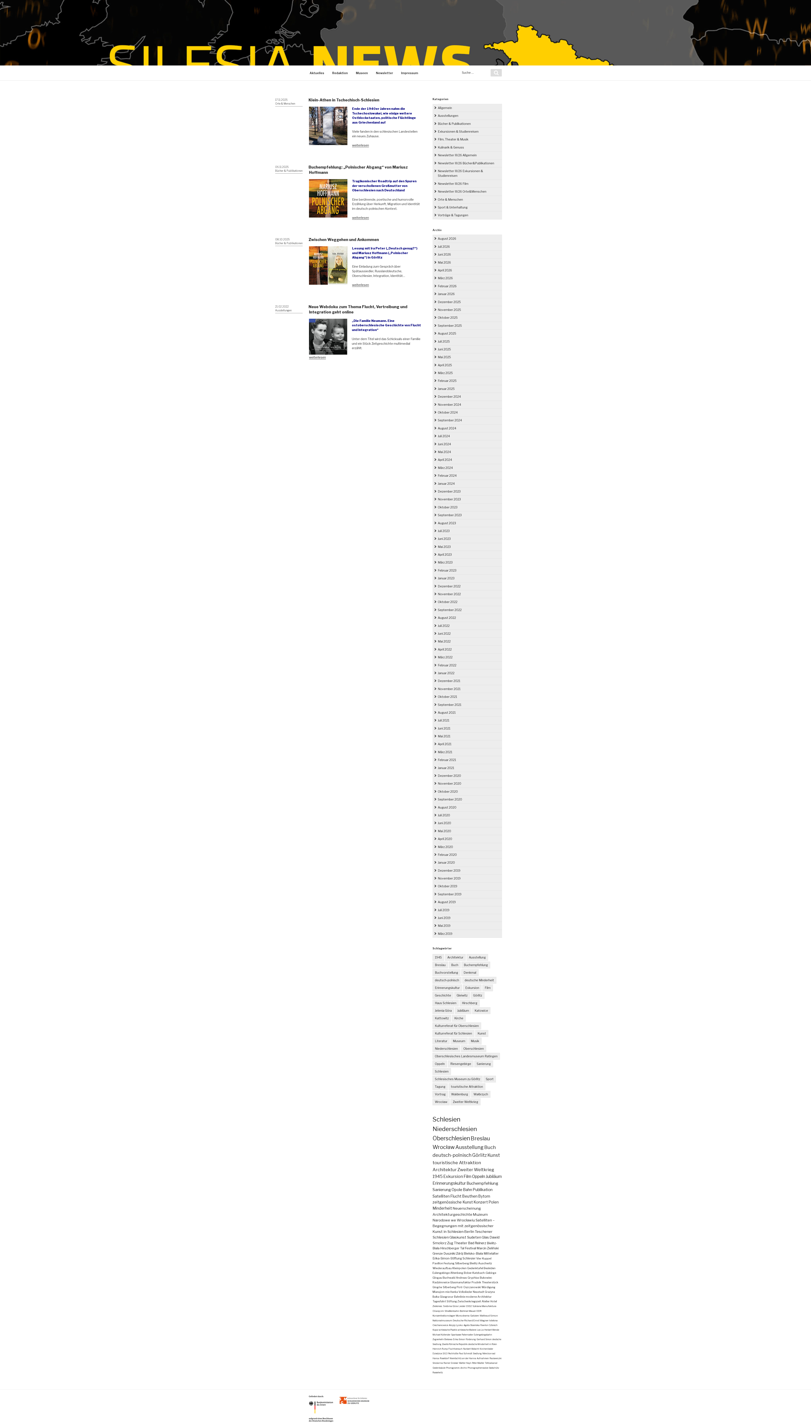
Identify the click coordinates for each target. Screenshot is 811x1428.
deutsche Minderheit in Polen (482, 1344)
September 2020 (450, 799)
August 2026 (447, 238)
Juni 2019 (444, 918)
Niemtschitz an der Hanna (463, 1358)
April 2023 (445, 554)
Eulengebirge (441, 1272)
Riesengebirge (460, 1064)
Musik (475, 1041)
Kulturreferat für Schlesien (453, 1033)
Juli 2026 (444, 246)
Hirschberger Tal (452, 1248)
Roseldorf (444, 1358)
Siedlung (477, 1353)
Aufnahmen (483, 1358)
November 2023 (449, 499)
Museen (362, 73)
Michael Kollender (441, 1334)
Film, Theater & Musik (453, 139)
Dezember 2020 (449, 775)
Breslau (440, 965)
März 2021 (445, 752)
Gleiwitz (462, 995)
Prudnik (476, 1282)
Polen (494, 1202)
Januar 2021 (446, 768)
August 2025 (447, 333)
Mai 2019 (444, 925)
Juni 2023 (444, 538)
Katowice (481, 1010)
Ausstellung (477, 957)
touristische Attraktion (467, 1086)
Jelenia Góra (443, 1010)
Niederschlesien (446, 1048)
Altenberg (456, 1272)
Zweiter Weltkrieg (465, 1102)
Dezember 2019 (449, 870)
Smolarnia (438, 1363)
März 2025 (445, 373)
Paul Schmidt (465, 1353)
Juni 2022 (444, 633)
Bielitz (474, 1263)
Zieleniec (437, 1306)
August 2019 (447, 902)
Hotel (493, 1301)
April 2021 (444, 744)
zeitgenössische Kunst (453, 1202)
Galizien (474, 1315)
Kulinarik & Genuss (451, 147)
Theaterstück (490, 1282)
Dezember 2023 (449, 491)
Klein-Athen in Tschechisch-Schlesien (344, 100)
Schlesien (442, 1071)
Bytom (484, 1196)
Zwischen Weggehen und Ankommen (344, 239)
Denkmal (470, 972)
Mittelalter (491, 1253)
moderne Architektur (479, 1296)
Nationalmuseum (442, 1320)
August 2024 (447, 428)
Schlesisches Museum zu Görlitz (457, 1079)
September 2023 (450, 515)
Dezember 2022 (449, 586)
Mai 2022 (444, 641)
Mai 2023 (444, 547)
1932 (469, 1306)
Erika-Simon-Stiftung (447, 1258)
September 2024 (450, 420)
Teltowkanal (491, 1363)
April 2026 (445, 270)
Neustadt (478, 1291)
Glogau (437, 1277)
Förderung (471, 1339)
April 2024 (445, 459)
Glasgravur (446, 1296)
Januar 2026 (446, 294)
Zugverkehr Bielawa (442, 1339)
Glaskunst (457, 1237)
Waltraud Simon (489, 1315)
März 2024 (445, 468)
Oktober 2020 (448, 791)
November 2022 (449, 594)
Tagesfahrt (439, 1301)
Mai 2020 (444, 831)
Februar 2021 (447, 760)
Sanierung (484, 1064)
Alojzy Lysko (456, 1325)
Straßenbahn (452, 1311)
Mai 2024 (444, 452)
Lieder (462, 1306)
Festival (470, 1248)
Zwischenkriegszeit (469, 1301)
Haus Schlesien (445, 1003)
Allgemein (445, 108)
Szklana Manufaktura (484, 1306)
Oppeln (440, 1064)
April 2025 (445, 365)
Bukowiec (486, 1277)
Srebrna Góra (450, 1306)
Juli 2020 (444, 815)
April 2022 (445, 649)
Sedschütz (494, 1368)
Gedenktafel (475, 1268)
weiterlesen (360, 145)
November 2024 (449, 404)
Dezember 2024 (449, 396)
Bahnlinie (459, 1296)
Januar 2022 (446, 673)
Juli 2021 (443, 720)
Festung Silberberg (456, 1263)
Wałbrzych (481, 1094)
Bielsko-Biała (473, 1253)
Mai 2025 (444, 357)
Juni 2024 (444, 444)
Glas (485, 1237)
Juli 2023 (444, 531)
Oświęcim (438, 1311)
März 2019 (445, 933)
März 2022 (445, 657)
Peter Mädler (478, 1363)
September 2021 (449, 705)
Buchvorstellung (446, 972)
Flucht (455, 1196)
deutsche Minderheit (479, 980)
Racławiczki (496, 1358)
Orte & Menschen (285, 103)
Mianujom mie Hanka (445, 1291)
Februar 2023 (447, 570)
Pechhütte (453, 1353)
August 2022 (447, 617)
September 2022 (450, 610)
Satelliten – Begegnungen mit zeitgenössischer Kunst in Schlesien (464, 1226)
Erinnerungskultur (447, 988)
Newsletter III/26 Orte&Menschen (462, 191)
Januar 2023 (446, 578)
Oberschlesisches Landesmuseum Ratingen (466, 1056)
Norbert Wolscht (471, 1349)
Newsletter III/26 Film (453, 183)
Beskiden (489, 1268)
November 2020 (449, 783)
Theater (460, 1243)
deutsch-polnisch (447, 980)
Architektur (455, 957)
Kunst (482, 1033)
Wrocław (441, 1102)
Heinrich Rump (440, 1349)
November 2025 (449, 310)
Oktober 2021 (447, 696)
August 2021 (447, 712)
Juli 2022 (444, 626)
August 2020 (447, 807)
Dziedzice (437, 1353)
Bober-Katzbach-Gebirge (480, 1272)
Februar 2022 (447, 665)
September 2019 (449, 894)
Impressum (409, 73)
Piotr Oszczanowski (469, 1287)
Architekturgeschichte (452, 1214)
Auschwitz (485, 1263)
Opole (457, 1189)
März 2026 (445, 278)
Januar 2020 (446, 862)
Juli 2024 (444, 436)
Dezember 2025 (449, 302)
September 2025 (450, 325)
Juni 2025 (444, 349)
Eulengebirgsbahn (483, 1334)
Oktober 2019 (447, 886)
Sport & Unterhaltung (453, 207)
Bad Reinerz (477, 1243)
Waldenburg (459, 1094)
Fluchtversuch (455, 1349)
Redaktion (340, 73)
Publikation (483, 1189)
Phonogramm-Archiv (456, 1368)
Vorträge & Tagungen (453, 215)
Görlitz (477, 995)
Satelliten (441, 1196)
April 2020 (445, 839)
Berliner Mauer (468, 1311)
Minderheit (442, 1208)
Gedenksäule (439, 1368)
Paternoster (467, 1334)
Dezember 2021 (449, 681)
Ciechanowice (440, 1325)
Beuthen (470, 1196)
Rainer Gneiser (451, 1363)
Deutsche (458, 1320)
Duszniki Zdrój (453, 1253)
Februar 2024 (447, 475)
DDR (479, 1311)
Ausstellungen (283, 310)
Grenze (438, 1253)
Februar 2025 (447, 381)
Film (488, 988)
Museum (459, 1041)
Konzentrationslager (444, 1315)
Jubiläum (463, 1010)
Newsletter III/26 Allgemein (457, 155)
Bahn (467, 1189)
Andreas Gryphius (467, 1277)
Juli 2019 (443, 910)
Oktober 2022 (447, 602)
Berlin (469, 1231)
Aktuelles (317, 73)
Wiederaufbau (442, 1268)
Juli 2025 (444, 341)
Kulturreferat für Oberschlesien (457, 1026)
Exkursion (472, 988)
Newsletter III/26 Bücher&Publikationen (466, 163)
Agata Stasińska (472, 1325)
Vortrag (440, 1094)
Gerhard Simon (484, 1339)
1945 (438, 957)
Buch (454, 965)
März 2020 (445, 847)
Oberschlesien (473, 1048)
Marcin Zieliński (488, 1248)
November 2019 (449, 878)
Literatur (441, 1041)
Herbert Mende (491, 1330)
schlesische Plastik (448, 1330)
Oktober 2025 (448, 317)
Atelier (486, 1301)
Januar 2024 (446, 483)
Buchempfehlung (476, 965)
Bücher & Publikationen (289, 170)
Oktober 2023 (447, 507)
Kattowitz (442, 1018)
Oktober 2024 (448, 412)
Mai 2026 (444, 262)
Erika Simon (459, 1339)
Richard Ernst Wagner (476, 1320)
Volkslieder (465, 1291)
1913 (445, 1353)
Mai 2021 (444, 736)
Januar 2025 (446, 389)
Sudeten (474, 1237)
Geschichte (443, 995)
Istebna (493, 1320)
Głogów (437, 1287)
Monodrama (462, 1315)
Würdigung (488, 1287)
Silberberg (449, 1287)
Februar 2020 (447, 854)
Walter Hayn (465, 1363)
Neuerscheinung (467, 1208)
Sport (490, 1079)
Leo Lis (480, 1330)
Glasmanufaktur (460, 1282)
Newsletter (384, 73)
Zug (450, 1243)
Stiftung (452, 1301)
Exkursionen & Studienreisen (458, 131)
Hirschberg (469, 1003)
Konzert (481, 1202)
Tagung (440, 1086)
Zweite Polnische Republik (455, 1344)
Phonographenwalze (478, 1368)
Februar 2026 (447, 286)
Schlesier (469, 1258)
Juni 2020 (444, 823)
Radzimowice (441, 1282)
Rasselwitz (438, 1372)
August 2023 (447, 523)
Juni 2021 (444, 728)
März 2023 (445, 562)
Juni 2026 (444, 254)
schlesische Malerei (467, 1330)
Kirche (458, 1018)
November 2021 (449, 689)
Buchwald (449, 1277)
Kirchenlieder (486, 1349)
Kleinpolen (459, 1268)
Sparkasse (456, 1334)
